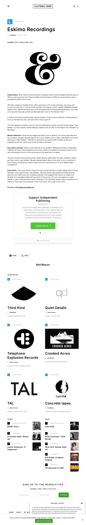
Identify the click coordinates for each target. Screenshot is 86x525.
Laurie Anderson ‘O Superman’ (16, 448)
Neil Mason (13, 35)
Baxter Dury (13, 426)
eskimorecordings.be (26, 187)
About (19, 512)
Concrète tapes (58, 403)
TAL (10, 403)
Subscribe (63, 495)
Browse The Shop (44, 521)
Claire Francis (51, 312)
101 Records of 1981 (54, 468)
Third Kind (16, 308)
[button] (82, 503)
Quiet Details (55, 308)
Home (11, 512)
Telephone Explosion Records (23, 355)
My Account (29, 512)
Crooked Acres (57, 353)
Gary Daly (49, 426)
